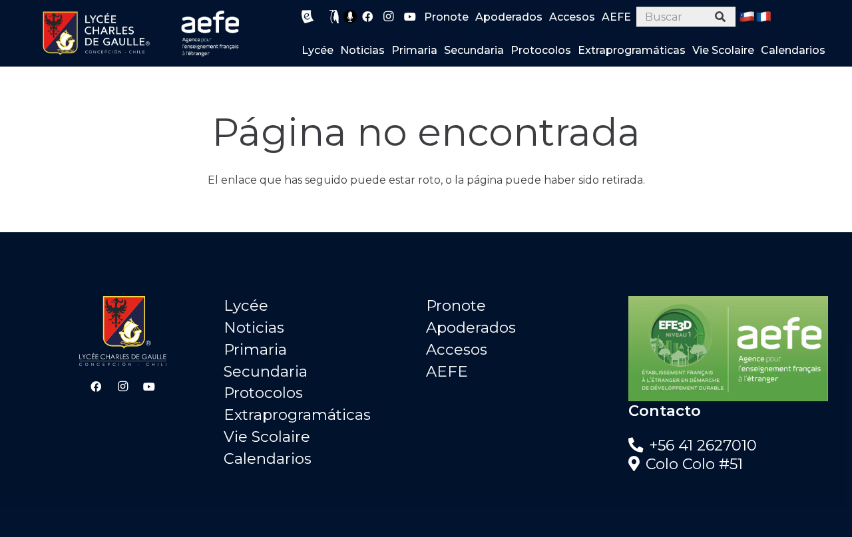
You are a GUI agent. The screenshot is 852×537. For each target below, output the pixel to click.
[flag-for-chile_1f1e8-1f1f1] (747, 16)
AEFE (447, 371)
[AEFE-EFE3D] (729, 348)
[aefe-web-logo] (211, 33)
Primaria (255, 349)
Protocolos (263, 392)
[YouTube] (410, 16)
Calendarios (268, 458)
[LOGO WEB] (95, 33)
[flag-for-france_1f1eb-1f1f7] (763, 16)
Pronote (456, 305)
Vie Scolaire (267, 436)
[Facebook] (367, 16)
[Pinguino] (334, 16)
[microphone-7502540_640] (350, 16)
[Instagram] (388, 16)
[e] (308, 16)
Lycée (246, 305)
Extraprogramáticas (297, 414)
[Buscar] (721, 17)
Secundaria (266, 371)
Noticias (254, 327)
